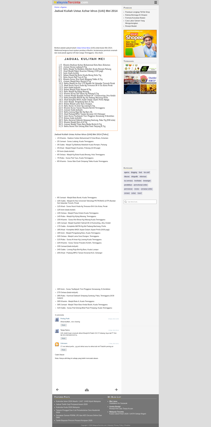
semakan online (146, 189)
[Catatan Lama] (116, 390)
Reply (63, 325)
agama (126, 172)
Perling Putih (64, 319)
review (136, 189)
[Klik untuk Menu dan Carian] (155, 2)
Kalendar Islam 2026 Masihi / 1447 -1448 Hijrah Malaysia (78, 401)
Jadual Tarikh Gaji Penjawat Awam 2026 (72, 404)
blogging (134, 172)
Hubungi (110, 425)
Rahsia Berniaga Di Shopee (136, 15)
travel (140, 193)
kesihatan (137, 181)
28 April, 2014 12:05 (113, 319)
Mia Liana (113, 401)
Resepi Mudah (131, 26)
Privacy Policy (118, 425)
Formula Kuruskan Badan (135, 18)
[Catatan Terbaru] (57, 390)
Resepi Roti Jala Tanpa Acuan (121, 409)
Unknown (63, 343)
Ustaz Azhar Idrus (83, 48)
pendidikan (128, 185)
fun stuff (146, 172)
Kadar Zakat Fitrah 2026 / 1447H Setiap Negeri (127, 414)
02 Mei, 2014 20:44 (114, 330)
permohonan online (140, 185)
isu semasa (128, 181)
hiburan (126, 176)
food (140, 172)
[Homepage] (87, 390)
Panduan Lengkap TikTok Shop (137, 12)
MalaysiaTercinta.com (99, 425)
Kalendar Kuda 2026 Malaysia (68, 407)
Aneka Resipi (114, 407)
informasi (143, 176)
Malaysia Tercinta (116, 412)
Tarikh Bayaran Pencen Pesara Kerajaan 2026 (74, 420)
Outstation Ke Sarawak (118, 403)
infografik (134, 176)
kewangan (147, 181)
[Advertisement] (86, 29)
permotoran (128, 189)
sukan (133, 193)
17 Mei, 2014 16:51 (114, 343)
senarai (126, 193)
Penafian (127, 425)
